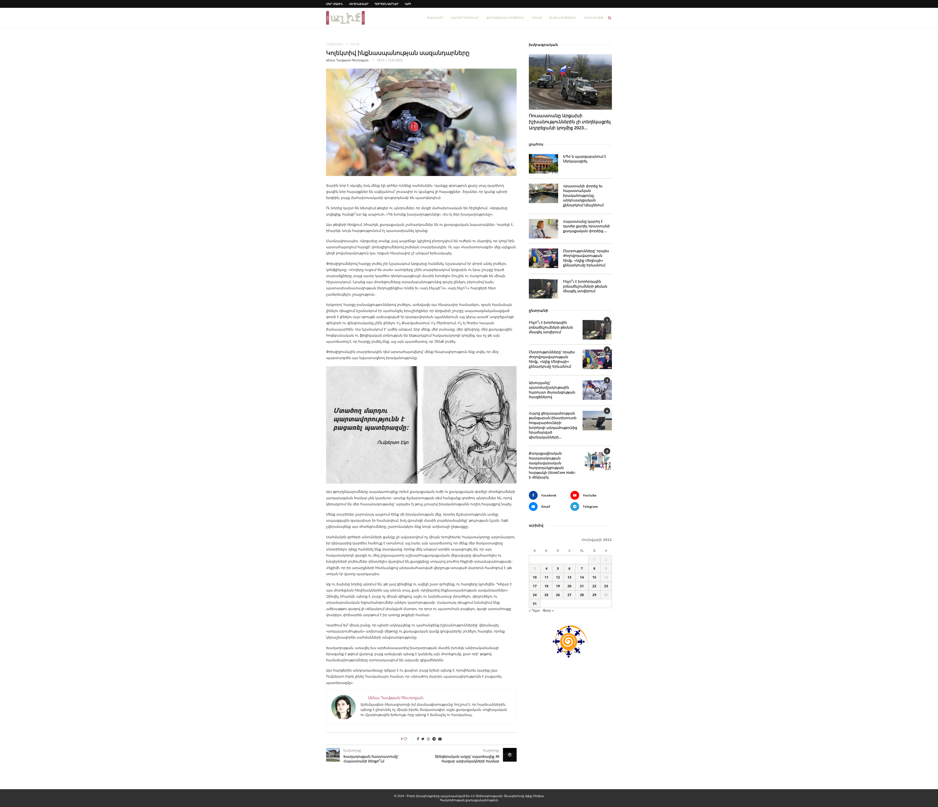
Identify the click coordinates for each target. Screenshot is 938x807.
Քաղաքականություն (505, 18)
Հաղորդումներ (465, 18)
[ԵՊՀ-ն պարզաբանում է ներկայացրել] (543, 164)
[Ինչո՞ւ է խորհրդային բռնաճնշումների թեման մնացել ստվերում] (543, 289)
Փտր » (548, 610)
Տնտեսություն (563, 18)
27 (569, 594)
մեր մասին (334, 4)
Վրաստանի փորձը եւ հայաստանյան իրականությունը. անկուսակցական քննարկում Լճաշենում (583, 195)
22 (594, 586)
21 (582, 586)
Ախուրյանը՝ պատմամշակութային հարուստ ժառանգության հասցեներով (552, 389)
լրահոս (536, 144)
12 (558, 577)
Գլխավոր (435, 18)
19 (558, 586)
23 (606, 586)
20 (569, 586)
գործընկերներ (387, 4)
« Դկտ (534, 610)
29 (594, 594)
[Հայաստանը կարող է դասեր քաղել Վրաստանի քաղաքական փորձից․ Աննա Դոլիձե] (543, 228)
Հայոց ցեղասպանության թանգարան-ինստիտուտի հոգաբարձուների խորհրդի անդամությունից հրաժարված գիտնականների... (553, 425)
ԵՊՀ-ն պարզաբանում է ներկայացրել (584, 159)
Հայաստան (334, 44)
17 (535, 586)
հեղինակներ (359, 4)
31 (535, 603)
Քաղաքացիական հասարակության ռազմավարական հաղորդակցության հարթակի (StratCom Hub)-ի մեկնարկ (552, 465)
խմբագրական (543, 44)
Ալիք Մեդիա (534, 796)
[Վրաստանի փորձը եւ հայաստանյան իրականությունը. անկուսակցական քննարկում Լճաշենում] (543, 193)
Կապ (408, 4)
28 (582, 594)
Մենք (537, 18)
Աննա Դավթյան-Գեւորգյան (347, 60)
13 (569, 577)
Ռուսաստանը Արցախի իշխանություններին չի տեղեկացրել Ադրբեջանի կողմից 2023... (570, 122)
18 (546, 586)
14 (582, 577)
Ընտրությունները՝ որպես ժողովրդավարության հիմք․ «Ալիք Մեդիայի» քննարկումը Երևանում (586, 258)
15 (594, 577)
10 (535, 577)
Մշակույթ (593, 18)
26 (558, 594)
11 (546, 577)
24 (535, 594)
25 (546, 594)
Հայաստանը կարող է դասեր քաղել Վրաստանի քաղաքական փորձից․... (586, 226)
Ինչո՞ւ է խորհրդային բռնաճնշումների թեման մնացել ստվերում (585, 286)
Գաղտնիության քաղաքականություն (469, 800)
